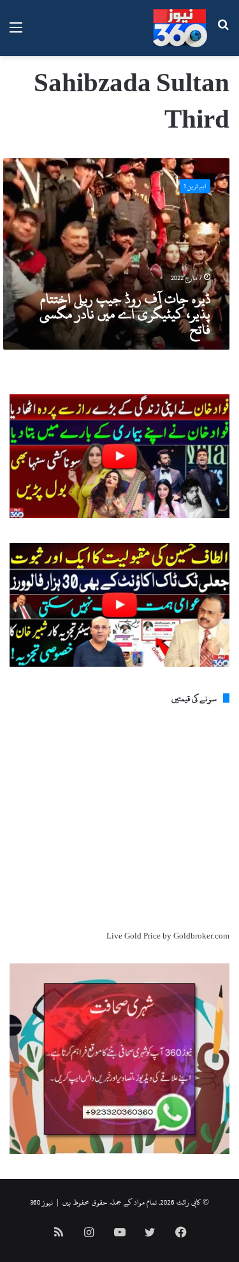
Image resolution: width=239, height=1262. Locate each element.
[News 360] (180, 28)
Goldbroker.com (201, 936)
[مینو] (16, 33)
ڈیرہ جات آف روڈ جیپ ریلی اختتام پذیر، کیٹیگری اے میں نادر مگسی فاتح (125, 314)
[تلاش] (223, 33)
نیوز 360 (41, 1202)
